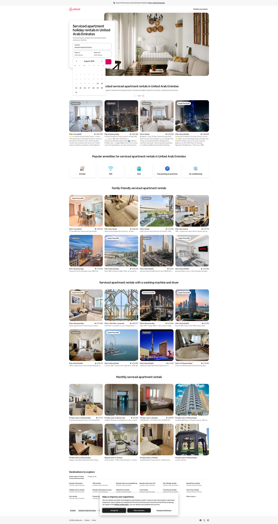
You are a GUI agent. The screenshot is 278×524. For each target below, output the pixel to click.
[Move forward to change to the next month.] (101, 61)
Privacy (87, 520)
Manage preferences (164, 510)
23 (102, 83)
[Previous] (135, 96)
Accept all (114, 510)
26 (85, 88)
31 (76, 92)
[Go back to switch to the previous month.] (76, 61)
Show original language (156, 3)
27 (89, 88)
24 (76, 88)
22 (98, 83)
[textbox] (82, 55)
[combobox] (92, 47)
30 (102, 88)
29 (98, 88)
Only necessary (139, 510)
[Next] (143, 96)
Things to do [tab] (92, 477)
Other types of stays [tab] (76, 477)
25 (80, 88)
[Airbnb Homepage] (74, 9)
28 (93, 88)
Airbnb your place (200, 9)
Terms (94, 520)
